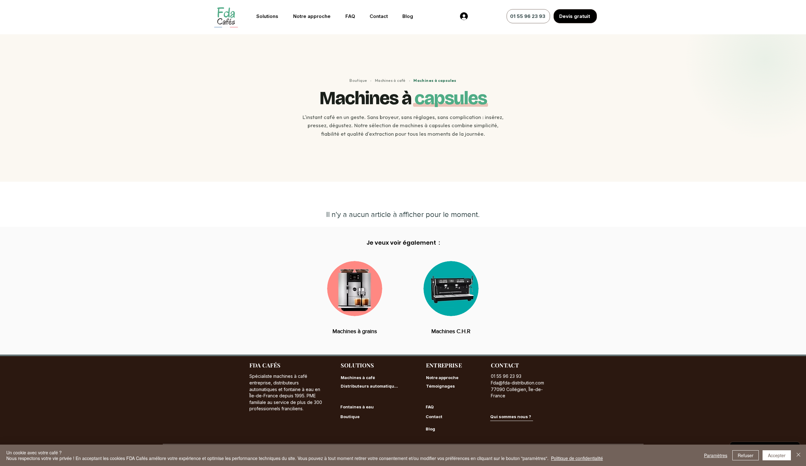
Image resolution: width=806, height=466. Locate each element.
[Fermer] (798, 455)
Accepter (777, 455)
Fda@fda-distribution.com (517, 382)
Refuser (745, 455)
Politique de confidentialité (577, 458)
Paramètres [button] (715, 455)
